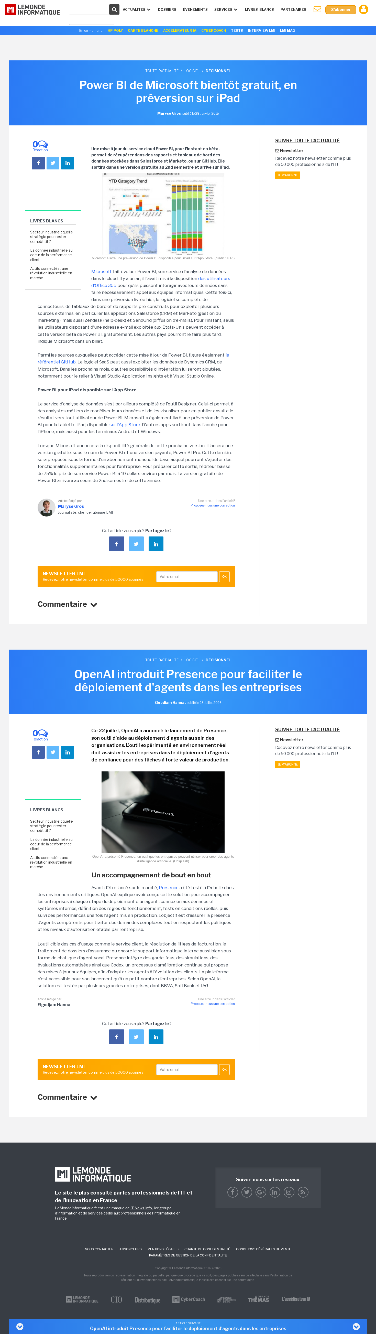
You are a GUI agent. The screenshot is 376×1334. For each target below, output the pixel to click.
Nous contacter (99, 1249)
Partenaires (293, 9)
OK (224, 576)
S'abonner (341, 9)
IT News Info (141, 1208)
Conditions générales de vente (263, 1249)
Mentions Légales (163, 1249)
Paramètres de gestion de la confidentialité (188, 1255)
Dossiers (167, 9)
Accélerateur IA (179, 30)
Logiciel (192, 71)
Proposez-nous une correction (213, 505)
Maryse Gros (71, 506)
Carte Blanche (143, 30)
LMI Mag (287, 30)
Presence (169, 887)
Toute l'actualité (162, 71)
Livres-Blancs (259, 9)
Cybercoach (213, 30)
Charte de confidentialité (207, 1249)
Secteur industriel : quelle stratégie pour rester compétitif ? (51, 236)
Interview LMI (261, 30)
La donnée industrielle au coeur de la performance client (51, 255)
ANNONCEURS (130, 1249)
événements (195, 9)
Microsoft (101, 271)
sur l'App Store (124, 424)
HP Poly (115, 30)
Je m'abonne (288, 175)
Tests (237, 30)
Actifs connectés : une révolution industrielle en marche (51, 273)
